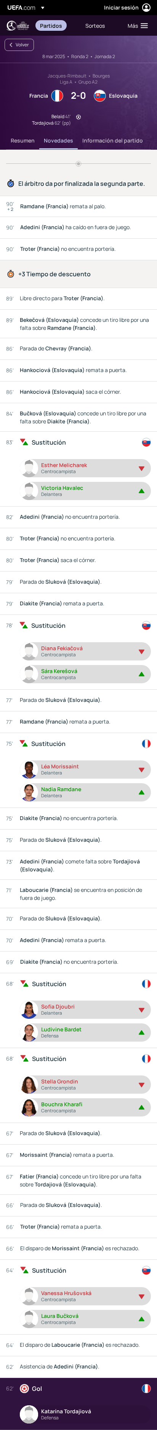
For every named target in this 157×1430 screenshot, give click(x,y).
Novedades (58, 140)
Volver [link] (22, 44)
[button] (136, 25)
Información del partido (112, 140)
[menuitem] (56, 25)
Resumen (23, 140)
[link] (51, 25)
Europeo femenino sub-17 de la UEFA (17, 26)
